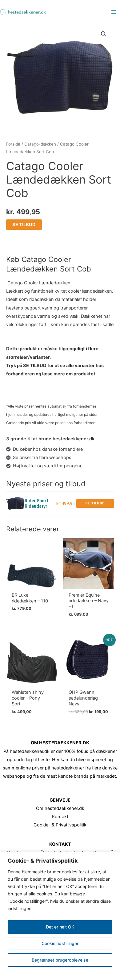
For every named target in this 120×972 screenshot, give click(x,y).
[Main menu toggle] (114, 12)
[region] (60, 912)
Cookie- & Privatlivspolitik (60, 825)
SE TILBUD (24, 224)
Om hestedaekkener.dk (60, 808)
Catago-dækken (40, 144)
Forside (13, 144)
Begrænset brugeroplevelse (60, 960)
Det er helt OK (60, 926)
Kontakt (60, 816)
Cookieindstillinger (60, 943)
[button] (103, 34)
